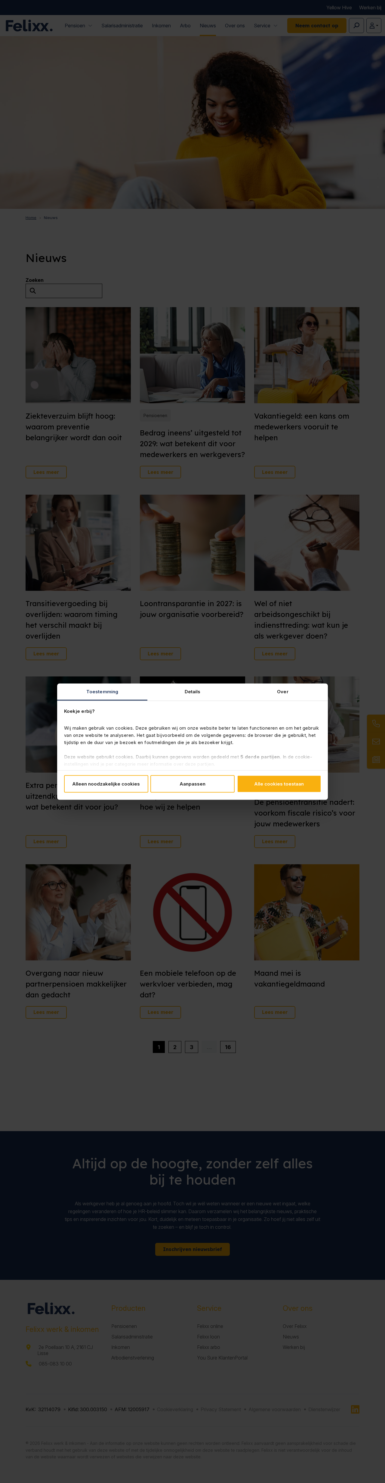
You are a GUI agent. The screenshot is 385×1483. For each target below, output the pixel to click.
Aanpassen (192, 784)
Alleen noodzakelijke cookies (106, 784)
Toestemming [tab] (102, 691)
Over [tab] (282, 691)
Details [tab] (193, 691)
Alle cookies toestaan (279, 784)
